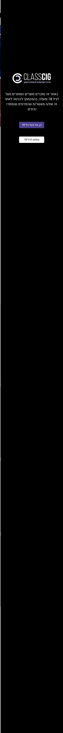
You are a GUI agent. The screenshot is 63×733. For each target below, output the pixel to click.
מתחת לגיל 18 (31, 140)
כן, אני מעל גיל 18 (32, 125)
